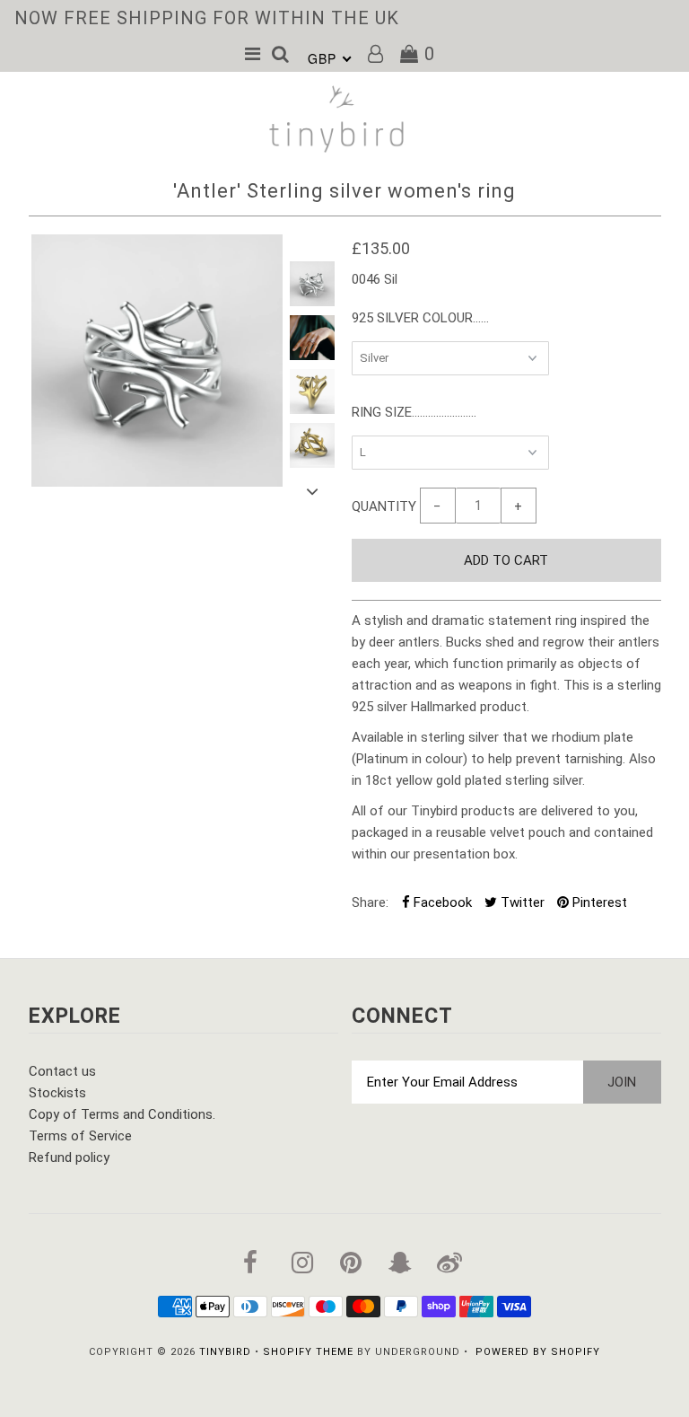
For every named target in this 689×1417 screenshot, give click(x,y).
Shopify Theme (308, 1352)
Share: (370, 902)
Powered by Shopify (537, 1352)
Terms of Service (80, 1136)
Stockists (57, 1093)
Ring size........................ (414, 412)
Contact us (62, 1071)
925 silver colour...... (420, 318)
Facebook (441, 902)
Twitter (521, 902)
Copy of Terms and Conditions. (122, 1114)
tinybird (225, 1352)
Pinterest (598, 902)
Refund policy (69, 1157)
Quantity (384, 506)
